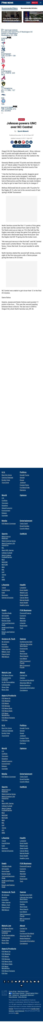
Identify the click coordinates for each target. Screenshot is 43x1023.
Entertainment (26, 521)
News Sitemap (13, 997)
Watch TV (34, 2)
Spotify (38, 981)
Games (23, 639)
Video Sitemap (22, 997)
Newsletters (34, 981)
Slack (27, 981)
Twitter (15, 142)
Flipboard (23, 142)
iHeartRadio (21, 985)
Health (23, 585)
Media (4, 521)
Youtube (15, 981)
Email (30, 142)
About (22, 672)
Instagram (12, 981)
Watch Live (6, 672)
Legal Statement (19, 1011)
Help (10, 995)
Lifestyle (5, 585)
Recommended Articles (29, 8)
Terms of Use (12, 991)
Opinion (23, 495)
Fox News (7, 3)
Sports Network (23, 131)
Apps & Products (9, 695)
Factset (11, 1008)
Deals (4, 610)
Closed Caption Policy (32, 993)
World (4, 495)
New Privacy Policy (23, 991)
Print (27, 142)
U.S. (3, 472)
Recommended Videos (10, 8)
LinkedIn (23, 981)
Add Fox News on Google (22, 146)
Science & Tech (8, 639)
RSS (30, 981)
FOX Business (25, 610)
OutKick (23, 534)
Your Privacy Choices (18, 993)
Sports (21, 119)
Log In (28, 2)
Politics (23, 472)
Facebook (12, 142)
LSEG (17, 1013)
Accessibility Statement (27, 995)
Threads (19, 142)
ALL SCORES (6, 111)
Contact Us (15, 995)
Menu (40, 2)
